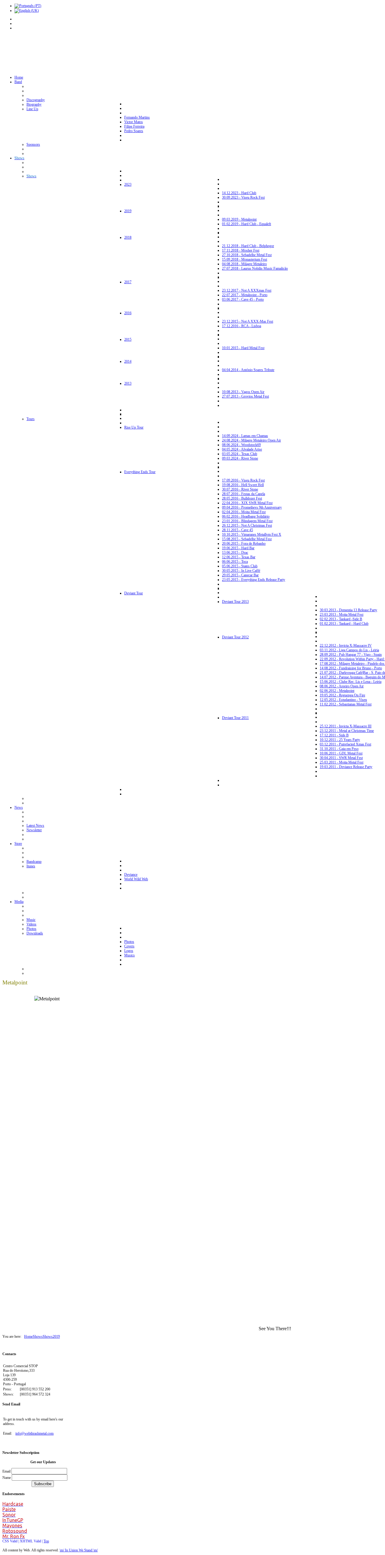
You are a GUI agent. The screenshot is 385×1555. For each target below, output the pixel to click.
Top (46, 1541)
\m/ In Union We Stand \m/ (79, 1550)
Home (28, 1336)
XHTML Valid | (32, 1541)
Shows (38, 1336)
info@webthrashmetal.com (34, 1433)
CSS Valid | (11, 1541)
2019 (56, 1336)
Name (7, 1478)
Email (6, 1471)
